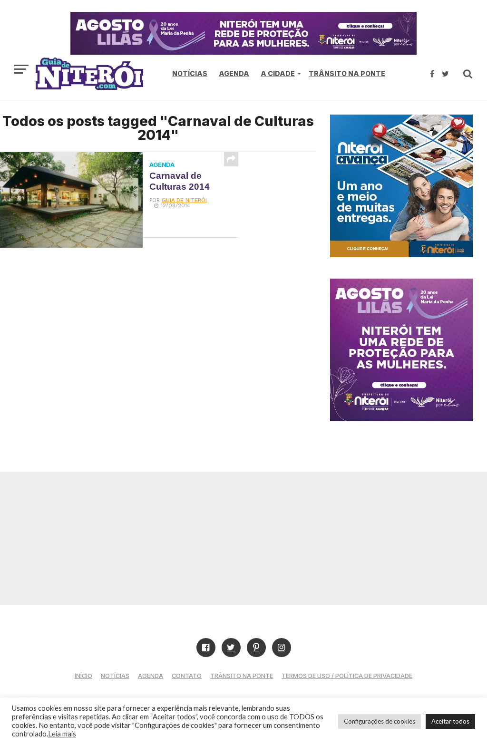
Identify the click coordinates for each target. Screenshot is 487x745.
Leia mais (62, 734)
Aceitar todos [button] (450, 721)
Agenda (234, 73)
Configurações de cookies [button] (379, 721)
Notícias (189, 73)
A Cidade (278, 73)
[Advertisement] (243, 538)
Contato (187, 675)
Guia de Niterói (184, 200)
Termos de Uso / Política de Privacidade (347, 675)
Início (83, 675)
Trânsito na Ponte (347, 73)
